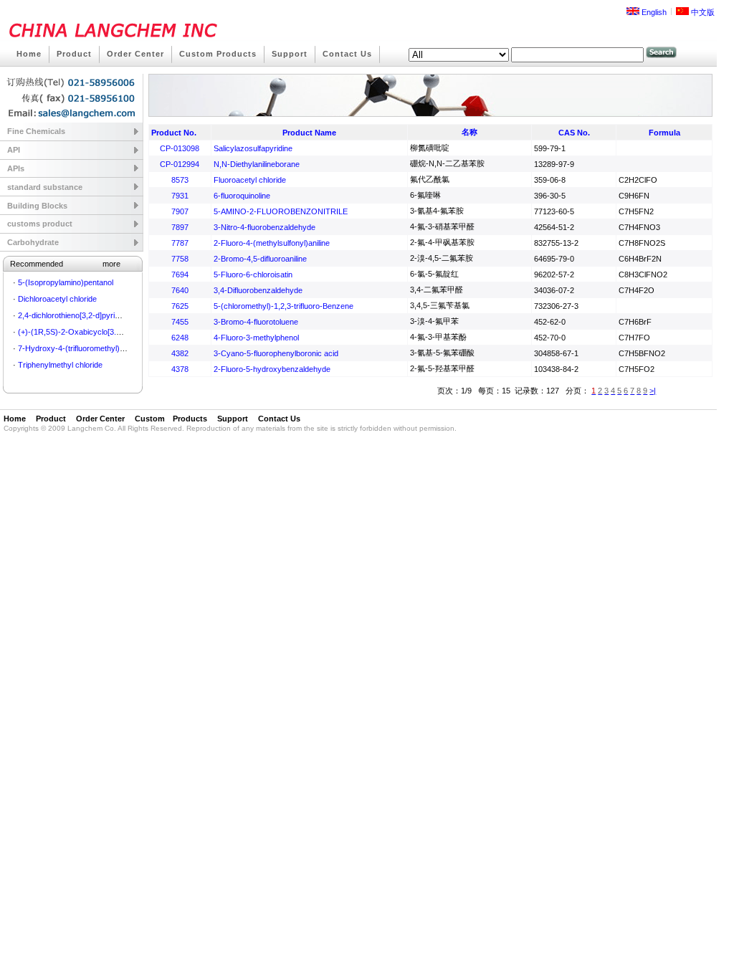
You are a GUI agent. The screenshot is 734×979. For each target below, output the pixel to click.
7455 (180, 321)
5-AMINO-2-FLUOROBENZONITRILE (281, 211)
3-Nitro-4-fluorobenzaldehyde (264, 227)
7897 (180, 227)
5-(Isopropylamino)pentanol (65, 282)
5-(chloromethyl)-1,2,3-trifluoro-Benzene (283, 306)
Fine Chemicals (36, 131)
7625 (180, 306)
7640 (180, 290)
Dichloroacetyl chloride (57, 299)
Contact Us (347, 53)
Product (74, 53)
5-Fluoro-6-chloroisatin (253, 274)
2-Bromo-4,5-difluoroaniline (260, 258)
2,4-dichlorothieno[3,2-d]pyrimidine (77, 315)
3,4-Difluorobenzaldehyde (258, 290)
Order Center (135, 53)
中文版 (702, 12)
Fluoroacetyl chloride (250, 180)
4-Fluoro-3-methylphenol (256, 337)
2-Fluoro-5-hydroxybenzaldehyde (272, 369)
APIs (15, 168)
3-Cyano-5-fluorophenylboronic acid (276, 353)
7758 (180, 258)
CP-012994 (179, 164)
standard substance (44, 187)
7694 (180, 274)
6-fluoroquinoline (242, 195)
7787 (180, 243)
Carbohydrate (33, 242)
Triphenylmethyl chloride (60, 364)
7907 (180, 211)
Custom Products (218, 53)
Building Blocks (37, 205)
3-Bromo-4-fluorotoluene (256, 321)
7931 (180, 195)
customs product (39, 223)
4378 (180, 369)
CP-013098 (179, 148)
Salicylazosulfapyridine (253, 148)
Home (29, 53)
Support (290, 53)
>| (652, 390)
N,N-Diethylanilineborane (257, 164)
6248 (180, 337)
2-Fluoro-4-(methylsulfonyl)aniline (272, 243)
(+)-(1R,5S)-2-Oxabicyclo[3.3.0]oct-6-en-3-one (99, 332)
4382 (180, 353)
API (13, 149)
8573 (180, 180)
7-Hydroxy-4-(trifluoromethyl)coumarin (85, 348)
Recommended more (65, 263)
